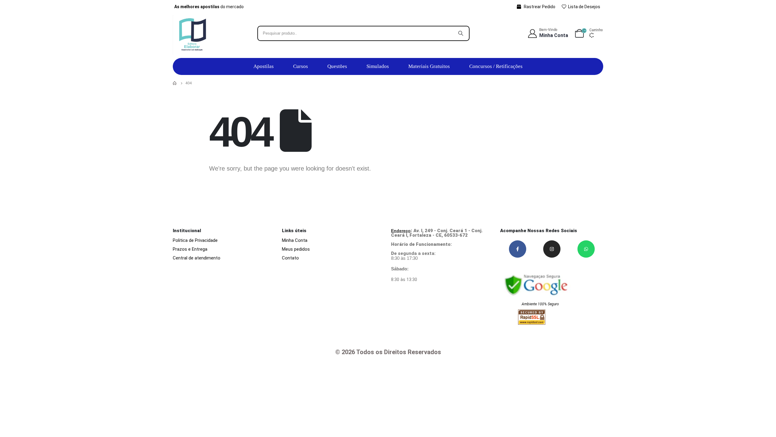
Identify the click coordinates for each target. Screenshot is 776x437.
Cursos (300, 66)
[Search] (461, 33)
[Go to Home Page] (175, 83)
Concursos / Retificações (496, 66)
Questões (337, 66)
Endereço (401, 230)
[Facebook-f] (517, 249)
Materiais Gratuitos (429, 66)
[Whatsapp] (586, 249)
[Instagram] (551, 249)
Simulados (377, 66)
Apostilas (263, 66)
